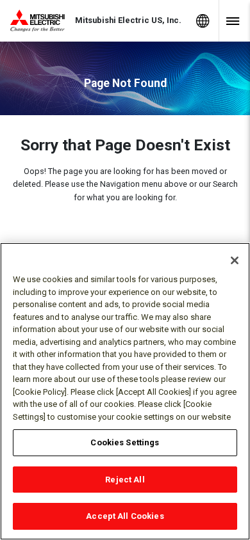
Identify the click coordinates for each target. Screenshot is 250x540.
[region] (125, 391)
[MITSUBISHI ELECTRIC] (42, 21)
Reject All (124, 479)
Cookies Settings (124, 442)
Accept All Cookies (124, 516)
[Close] (235, 260)
